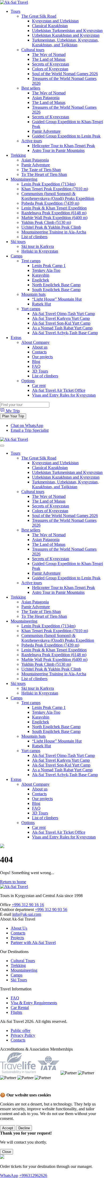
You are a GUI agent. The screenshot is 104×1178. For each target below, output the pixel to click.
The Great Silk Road (38, 16)
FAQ (36, 366)
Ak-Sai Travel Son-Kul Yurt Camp (61, 323)
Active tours (31, 141)
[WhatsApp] (5, 1090)
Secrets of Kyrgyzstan (50, 64)
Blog (36, 361)
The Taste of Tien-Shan (41, 169)
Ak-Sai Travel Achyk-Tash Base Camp (65, 332)
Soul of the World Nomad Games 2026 (65, 73)
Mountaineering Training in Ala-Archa (53, 232)
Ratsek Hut (41, 304)
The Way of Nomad (49, 54)
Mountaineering (24, 179)
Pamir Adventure (46, 131)
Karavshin (40, 275)
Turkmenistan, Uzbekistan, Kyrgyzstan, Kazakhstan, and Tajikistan (65, 42)
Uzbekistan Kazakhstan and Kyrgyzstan (65, 35)
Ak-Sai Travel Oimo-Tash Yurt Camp (63, 313)
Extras (16, 337)
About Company (35, 342)
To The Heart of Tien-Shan (44, 174)
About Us (19, 928)
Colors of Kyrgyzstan (50, 69)
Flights (16, 1012)
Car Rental (20, 1007)
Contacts (39, 352)
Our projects (42, 356)
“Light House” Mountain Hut (57, 299)
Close (6, 1152)
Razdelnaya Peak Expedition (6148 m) (53, 213)
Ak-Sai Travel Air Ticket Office (58, 390)
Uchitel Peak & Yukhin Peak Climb (51, 227)
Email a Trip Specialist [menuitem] (30, 430)
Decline (24, 1128)
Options (28, 380)
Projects (17, 937)
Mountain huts (33, 294)
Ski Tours (19, 980)
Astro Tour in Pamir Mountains (58, 150)
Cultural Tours (23, 960)
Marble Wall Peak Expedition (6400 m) (54, 217)
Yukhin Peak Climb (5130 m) (46, 222)
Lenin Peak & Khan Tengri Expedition (54, 208)
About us (39, 347)
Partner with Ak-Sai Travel (33, 942)
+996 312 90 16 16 (28, 904)
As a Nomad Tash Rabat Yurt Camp (62, 328)
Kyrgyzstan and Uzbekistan (55, 21)
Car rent (39, 385)
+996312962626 (33, 1175)
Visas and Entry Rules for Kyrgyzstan (64, 395)
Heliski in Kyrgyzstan (39, 251)
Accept (7, 1128)
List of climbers (34, 237)
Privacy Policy (23, 1035)
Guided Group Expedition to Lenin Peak (66, 136)
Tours (15, 11)
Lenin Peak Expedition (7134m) (48, 184)
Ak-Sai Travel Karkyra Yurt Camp (61, 318)
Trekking (18, 155)
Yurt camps (30, 308)
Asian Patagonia (45, 97)
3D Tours (40, 371)
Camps (16, 256)
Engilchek (40, 280)
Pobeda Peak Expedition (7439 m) (50, 203)
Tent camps (31, 261)
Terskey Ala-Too (46, 270)
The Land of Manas (48, 59)
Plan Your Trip (13, 416)
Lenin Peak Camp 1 (49, 265)
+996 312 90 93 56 (51, 909)
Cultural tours (32, 49)
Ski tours (18, 241)
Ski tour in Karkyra (37, 246)
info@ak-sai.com (26, 914)
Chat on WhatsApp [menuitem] (27, 425)
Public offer (20, 1030)
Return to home (13, 882)
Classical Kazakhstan (50, 25)
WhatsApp (9, 1175)
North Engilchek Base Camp (56, 285)
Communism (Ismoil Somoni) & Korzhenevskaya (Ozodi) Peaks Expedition (57, 196)
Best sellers (30, 88)
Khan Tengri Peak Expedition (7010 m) (54, 189)
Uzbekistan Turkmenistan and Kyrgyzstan (67, 30)
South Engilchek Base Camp (56, 289)
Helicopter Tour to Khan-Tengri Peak (63, 145)
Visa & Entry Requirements (34, 1003)
